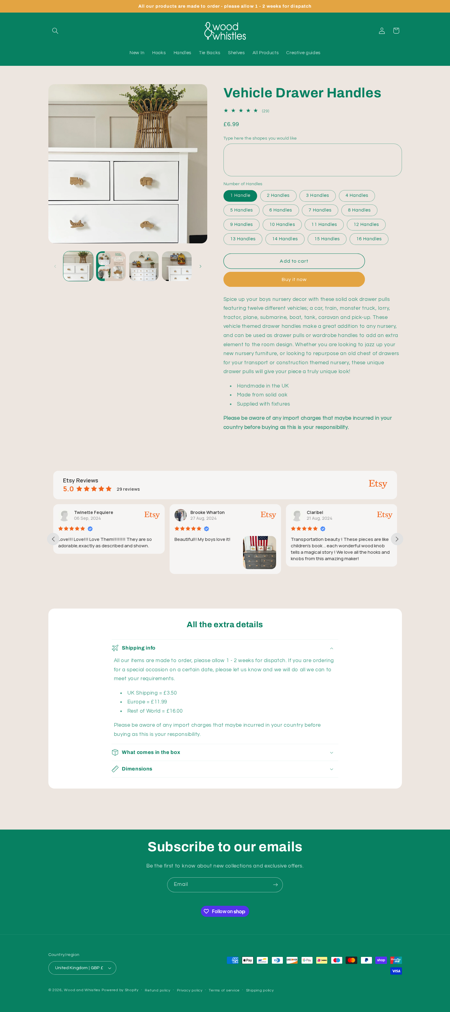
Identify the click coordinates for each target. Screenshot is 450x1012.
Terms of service (224, 990)
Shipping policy (260, 990)
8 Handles (359, 210)
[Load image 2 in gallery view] (111, 266)
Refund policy (158, 990)
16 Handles (369, 239)
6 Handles (280, 210)
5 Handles (241, 210)
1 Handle (240, 195)
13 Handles (243, 239)
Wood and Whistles (82, 990)
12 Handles (366, 224)
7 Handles (320, 210)
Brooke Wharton (207, 512)
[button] (55, 31)
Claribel (315, 512)
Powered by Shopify (120, 990)
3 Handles (317, 195)
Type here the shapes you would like (260, 138)
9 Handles (241, 224)
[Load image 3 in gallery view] (144, 266)
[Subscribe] (275, 884)
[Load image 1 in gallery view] (78, 266)
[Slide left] (55, 266)
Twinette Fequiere (93, 512)
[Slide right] (200, 266)
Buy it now (294, 279)
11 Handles (324, 224)
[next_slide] (397, 539)
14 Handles (285, 239)
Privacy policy (190, 990)
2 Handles (278, 195)
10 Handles (282, 224)
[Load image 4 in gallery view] (177, 266)
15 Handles (327, 239)
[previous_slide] (53, 539)
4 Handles (357, 195)
